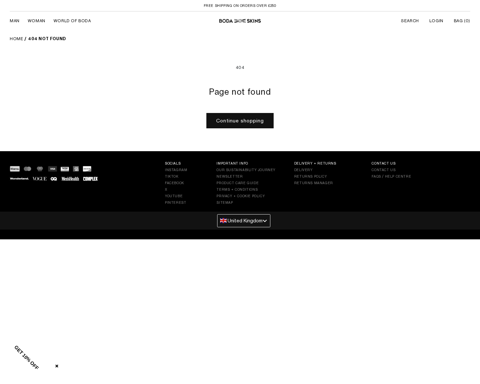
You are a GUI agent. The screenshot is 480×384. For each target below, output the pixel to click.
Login (436, 20)
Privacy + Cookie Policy (240, 196)
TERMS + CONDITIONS (237, 189)
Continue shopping (240, 121)
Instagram (176, 170)
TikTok (172, 176)
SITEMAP (224, 202)
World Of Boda (72, 20)
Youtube (174, 196)
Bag (462, 20)
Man (15, 20)
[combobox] (243, 220)
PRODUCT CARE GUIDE (237, 183)
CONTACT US (383, 170)
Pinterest (175, 202)
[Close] (55, 364)
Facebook (174, 183)
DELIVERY (303, 170)
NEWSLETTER (229, 176)
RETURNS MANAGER (313, 183)
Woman (36, 20)
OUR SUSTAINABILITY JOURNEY (246, 170)
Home (16, 38)
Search (410, 20)
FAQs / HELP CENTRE (391, 176)
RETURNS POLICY (310, 176)
